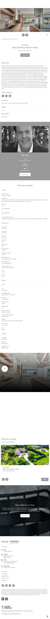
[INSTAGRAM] (6, 585)
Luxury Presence (28, 611)
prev (23, 34)
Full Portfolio (4, 571)
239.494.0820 (25, 165)
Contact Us (4, 580)
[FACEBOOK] (3, 585)
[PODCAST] (13, 585)
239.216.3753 (14, 561)
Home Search (5, 574)
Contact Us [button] (25, 515)
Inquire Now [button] (25, 55)
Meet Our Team (5, 578)
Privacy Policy (17, 614)
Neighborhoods (5, 576)
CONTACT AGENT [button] (25, 174)
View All (45, 479)
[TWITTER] (10, 585)
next (26, 34)
